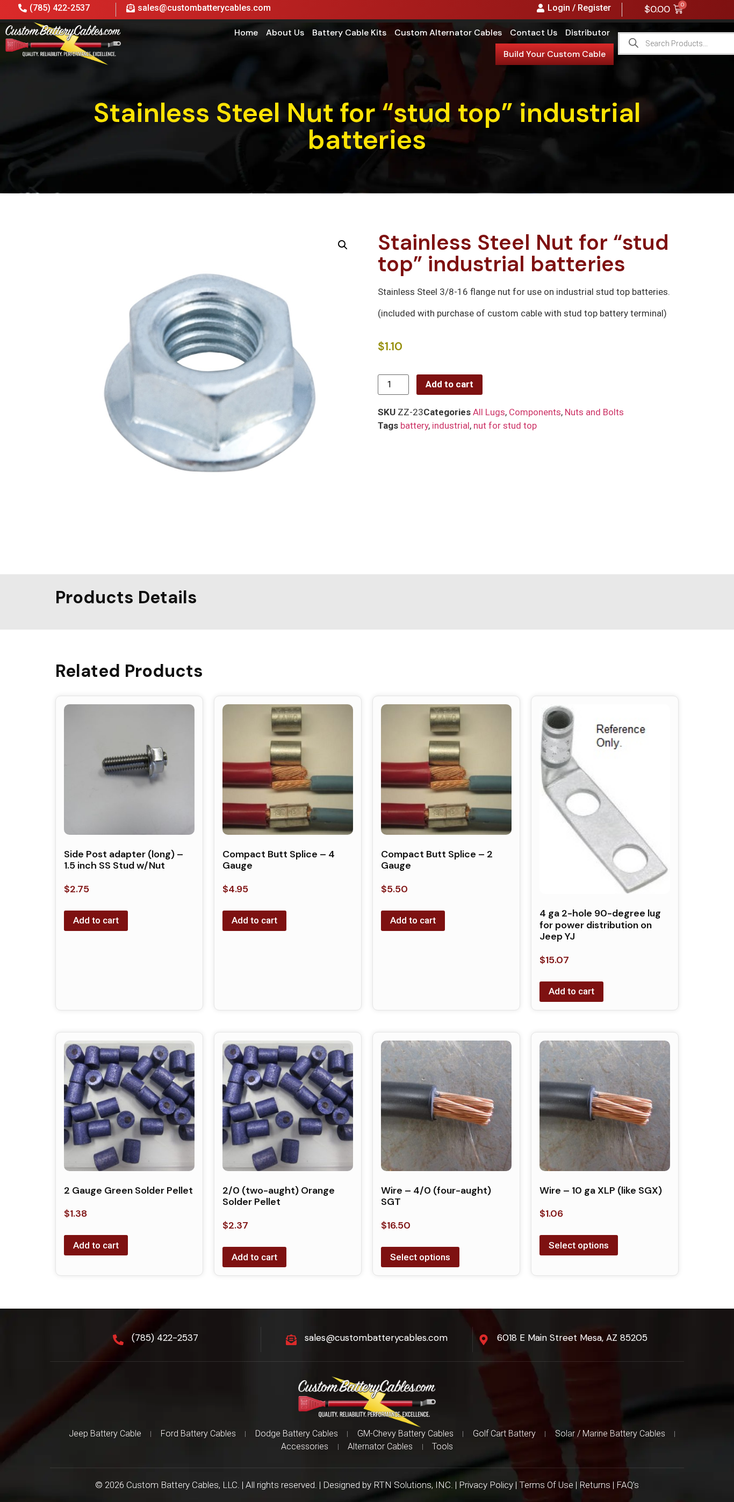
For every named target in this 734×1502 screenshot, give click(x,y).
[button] (342, 245)
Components (535, 412)
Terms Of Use (546, 1484)
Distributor (587, 32)
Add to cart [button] (96, 920)
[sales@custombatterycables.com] (291, 1339)
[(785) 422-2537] (118, 1339)
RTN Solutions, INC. (413, 1484)
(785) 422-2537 (165, 1338)
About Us (285, 32)
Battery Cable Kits (349, 32)
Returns (594, 1484)
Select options (420, 1257)
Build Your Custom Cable (554, 54)
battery (414, 425)
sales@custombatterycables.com (376, 1338)
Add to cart (449, 384)
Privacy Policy (486, 1484)
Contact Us (533, 32)
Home (246, 32)
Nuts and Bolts (594, 412)
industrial (451, 425)
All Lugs (489, 412)
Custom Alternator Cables (448, 32)
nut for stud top (505, 425)
